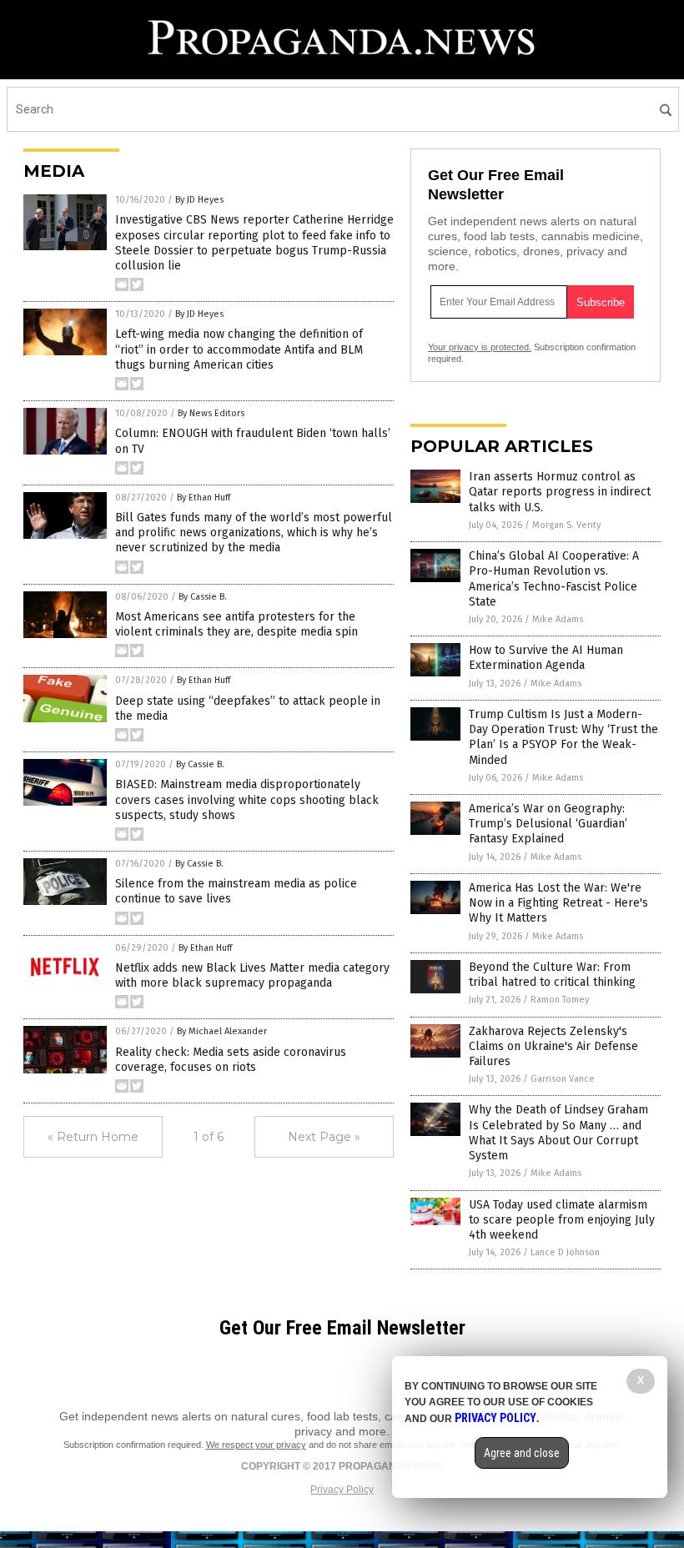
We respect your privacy (256, 1445)
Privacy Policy (342, 1489)
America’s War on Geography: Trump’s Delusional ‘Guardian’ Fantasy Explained (548, 824)
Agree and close (522, 1453)
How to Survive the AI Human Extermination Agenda (546, 657)
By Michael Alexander (222, 1031)
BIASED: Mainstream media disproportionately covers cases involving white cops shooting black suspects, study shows (247, 799)
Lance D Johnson (565, 1252)
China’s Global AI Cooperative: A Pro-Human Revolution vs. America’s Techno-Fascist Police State (554, 579)
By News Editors (211, 413)
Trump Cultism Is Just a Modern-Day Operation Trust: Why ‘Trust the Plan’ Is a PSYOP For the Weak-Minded (563, 737)
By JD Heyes (199, 199)
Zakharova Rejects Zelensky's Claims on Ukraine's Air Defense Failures (553, 1046)
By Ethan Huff (203, 497)
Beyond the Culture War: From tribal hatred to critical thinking (552, 974)
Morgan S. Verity (566, 525)
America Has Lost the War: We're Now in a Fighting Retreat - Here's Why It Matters (558, 903)
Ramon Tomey (560, 999)
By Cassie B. (203, 596)
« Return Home (93, 1136)
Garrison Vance (563, 1078)
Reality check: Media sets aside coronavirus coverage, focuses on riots (230, 1059)
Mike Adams (557, 619)
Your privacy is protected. (479, 347)
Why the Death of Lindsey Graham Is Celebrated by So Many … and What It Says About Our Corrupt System (558, 1133)
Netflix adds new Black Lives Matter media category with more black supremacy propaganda (252, 975)
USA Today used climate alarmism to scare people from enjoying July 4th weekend (562, 1220)
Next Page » (324, 1136)
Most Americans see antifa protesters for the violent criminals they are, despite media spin (236, 624)
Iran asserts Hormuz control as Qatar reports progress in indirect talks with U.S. (560, 492)
